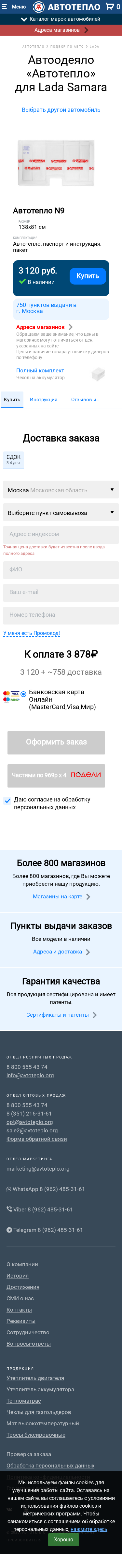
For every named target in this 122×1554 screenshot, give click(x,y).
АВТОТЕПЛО (33, 46)
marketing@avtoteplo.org (38, 1168)
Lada (95, 46)
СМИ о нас (20, 1298)
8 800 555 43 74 (27, 1067)
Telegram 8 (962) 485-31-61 (47, 1230)
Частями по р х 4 (40, 775)
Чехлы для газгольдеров (39, 1412)
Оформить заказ (56, 741)
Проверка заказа (29, 1454)
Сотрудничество (28, 1332)
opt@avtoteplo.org (30, 1122)
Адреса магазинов (41, 327)
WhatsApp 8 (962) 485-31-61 (48, 1189)
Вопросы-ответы (29, 1343)
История (18, 1275)
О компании (22, 1264)
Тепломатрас (24, 1400)
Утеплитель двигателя (35, 1378)
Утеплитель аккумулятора (40, 1389)
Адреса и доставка (58, 951)
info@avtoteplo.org (30, 1075)
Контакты (19, 1309)
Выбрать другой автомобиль (61, 109)
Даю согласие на (52, 803)
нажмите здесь (89, 1529)
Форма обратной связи (37, 1139)
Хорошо (63, 1539)
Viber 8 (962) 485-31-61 (42, 1209)
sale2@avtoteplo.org (32, 1130)
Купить (87, 276)
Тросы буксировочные (36, 1434)
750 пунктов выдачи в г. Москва (46, 308)
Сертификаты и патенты (58, 1014)
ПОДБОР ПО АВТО (67, 46)
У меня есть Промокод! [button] (31, 633)
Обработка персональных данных (50, 1465)
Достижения (23, 1287)
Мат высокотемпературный (43, 1423)
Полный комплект (40, 370)
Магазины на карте (58, 896)
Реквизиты (21, 1321)
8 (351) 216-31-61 (29, 1113)
